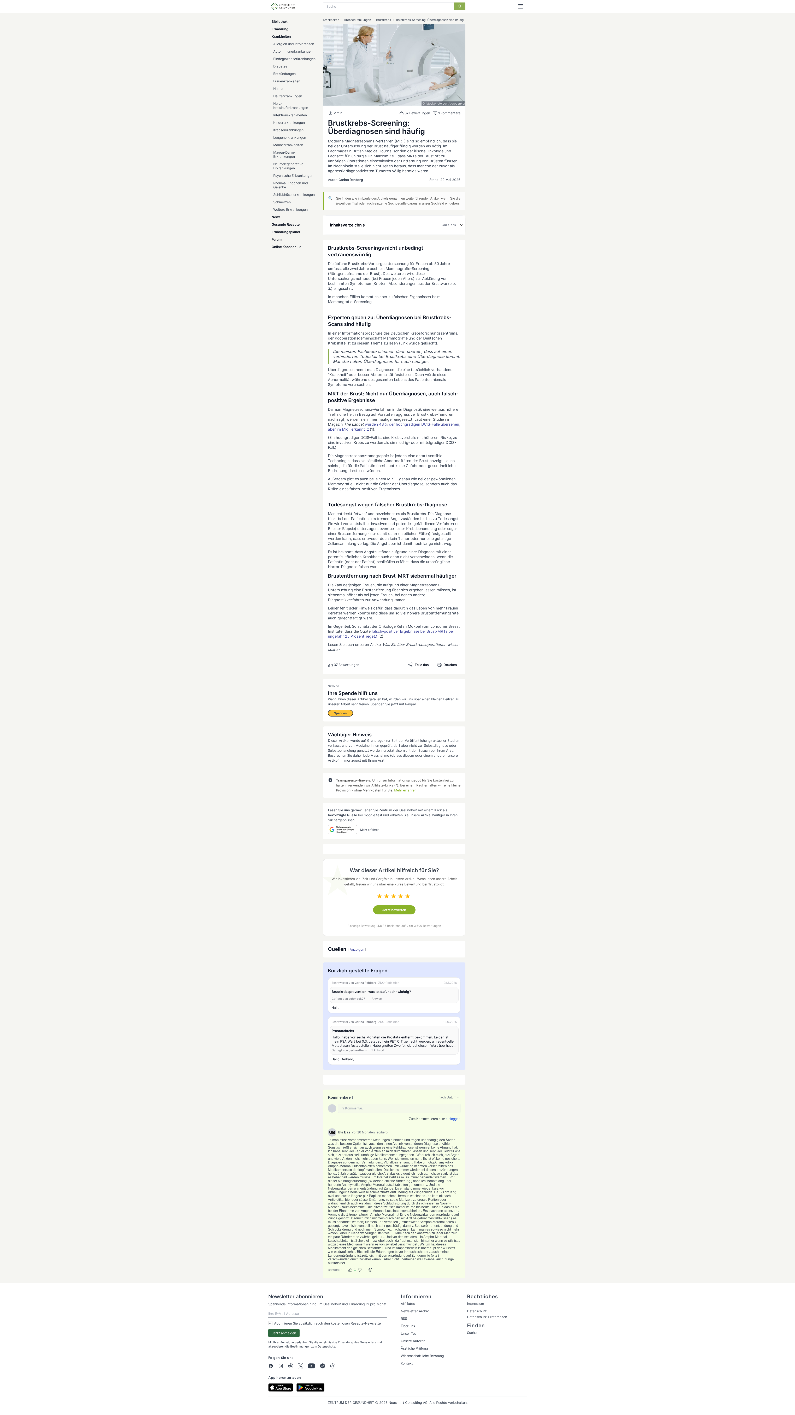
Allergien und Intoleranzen (293, 44)
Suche (472, 1333)
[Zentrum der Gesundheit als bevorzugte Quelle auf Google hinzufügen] (342, 829)
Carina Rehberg (350, 180)
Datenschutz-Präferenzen (487, 1317)
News (276, 217)
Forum (277, 239)
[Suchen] (459, 6)
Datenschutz (326, 1346)
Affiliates (408, 1304)
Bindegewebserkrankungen (294, 59)
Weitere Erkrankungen (290, 209)
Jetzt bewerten (394, 910)
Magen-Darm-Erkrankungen (284, 154)
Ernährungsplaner (286, 232)
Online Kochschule (286, 247)
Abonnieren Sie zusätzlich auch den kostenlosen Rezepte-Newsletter (328, 1323)
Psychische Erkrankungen (293, 175)
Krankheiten (281, 36)
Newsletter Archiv (415, 1311)
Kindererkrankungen (289, 122)
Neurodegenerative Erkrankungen (288, 166)
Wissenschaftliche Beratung (422, 1356)
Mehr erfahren (405, 790)
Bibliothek (280, 21)
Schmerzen (282, 202)
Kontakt (407, 1363)
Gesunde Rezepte (286, 224)
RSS (404, 1318)
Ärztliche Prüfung (414, 1348)
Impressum (475, 1304)
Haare (278, 89)
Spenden (340, 713)
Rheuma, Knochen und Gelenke (290, 185)
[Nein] (360, 1270)
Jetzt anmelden (284, 1333)
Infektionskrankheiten (290, 115)
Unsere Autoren (413, 1341)
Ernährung (280, 29)
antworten (335, 1270)
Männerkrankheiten (288, 145)
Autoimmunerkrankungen (292, 51)
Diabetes (280, 66)
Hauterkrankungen (287, 96)
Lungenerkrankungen (289, 137)
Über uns (408, 1326)
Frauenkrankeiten (286, 81)
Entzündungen (284, 74)
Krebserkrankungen (288, 130)
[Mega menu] (521, 6)
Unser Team (410, 1333)
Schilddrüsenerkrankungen (294, 195)
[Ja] (350, 1270)
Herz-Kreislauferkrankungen (290, 105)
